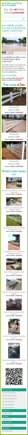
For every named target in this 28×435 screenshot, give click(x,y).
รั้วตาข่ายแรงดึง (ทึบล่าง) (8, 425)
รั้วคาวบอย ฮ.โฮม (7, 389)
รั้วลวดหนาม (5, 410)
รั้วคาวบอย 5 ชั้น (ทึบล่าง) (8, 407)
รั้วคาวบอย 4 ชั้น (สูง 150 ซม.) (9, 398)
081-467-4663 (20, 78)
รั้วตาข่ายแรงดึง (6, 422)
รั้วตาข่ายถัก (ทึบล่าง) (7, 431)
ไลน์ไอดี (14, 13)
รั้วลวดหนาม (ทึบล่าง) (7, 413)
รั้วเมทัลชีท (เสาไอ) (6, 419)
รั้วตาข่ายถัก (5, 428)
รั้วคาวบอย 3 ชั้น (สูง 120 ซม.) (9, 395)
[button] (14, 376)
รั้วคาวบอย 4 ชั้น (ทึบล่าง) (8, 404)
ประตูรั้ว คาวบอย (17, 33)
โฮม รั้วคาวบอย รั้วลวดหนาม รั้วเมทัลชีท (12, 4)
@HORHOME (18, 80)
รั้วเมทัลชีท (5, 416)
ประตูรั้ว (9, 33)
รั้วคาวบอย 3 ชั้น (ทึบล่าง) (8, 401)
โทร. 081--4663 (14, 9)
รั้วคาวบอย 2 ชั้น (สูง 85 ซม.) (9, 392)
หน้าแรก (4, 33)
